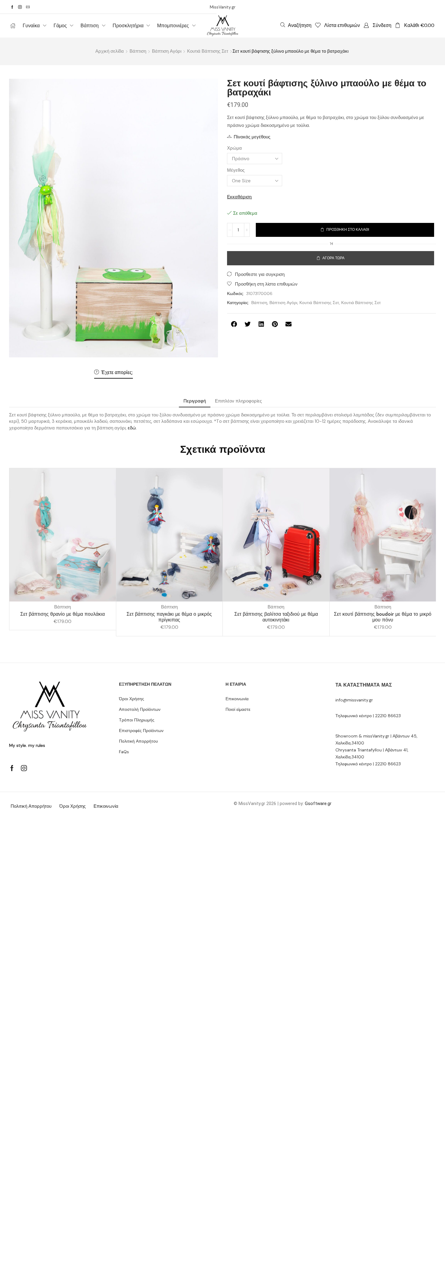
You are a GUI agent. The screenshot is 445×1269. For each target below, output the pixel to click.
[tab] (194, 401)
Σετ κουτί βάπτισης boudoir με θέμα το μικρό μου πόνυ (382, 617)
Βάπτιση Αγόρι (166, 51)
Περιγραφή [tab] (194, 401)
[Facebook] (12, 7)
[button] (296, 25)
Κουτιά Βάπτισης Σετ (207, 51)
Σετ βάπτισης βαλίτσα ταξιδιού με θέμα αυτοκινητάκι (276, 617)
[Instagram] (20, 7)
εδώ (132, 428)
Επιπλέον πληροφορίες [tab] (238, 401)
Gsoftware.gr (318, 803)
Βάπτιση (138, 51)
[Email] (28, 7)
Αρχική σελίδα (109, 51)
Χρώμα (234, 148)
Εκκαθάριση (239, 197)
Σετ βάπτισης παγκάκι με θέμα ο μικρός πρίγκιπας (169, 617)
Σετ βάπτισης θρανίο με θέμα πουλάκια (62, 614)
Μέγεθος (236, 170)
